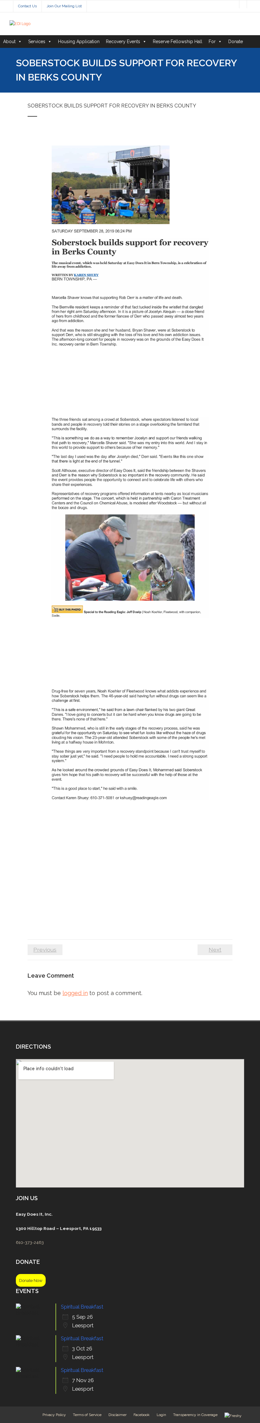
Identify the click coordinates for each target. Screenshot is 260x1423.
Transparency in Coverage (195, 1415)
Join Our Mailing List (64, 6)
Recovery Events (123, 41)
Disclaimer (117, 1415)
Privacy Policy (54, 1415)
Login (161, 1415)
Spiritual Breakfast (82, 1306)
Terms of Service (87, 1415)
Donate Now (30, 1280)
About (9, 41)
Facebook (141, 1415)
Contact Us (27, 6)
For (212, 41)
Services (36, 41)
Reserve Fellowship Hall (177, 41)
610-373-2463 (30, 1242)
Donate (235, 41)
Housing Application (79, 41)
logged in (75, 993)
